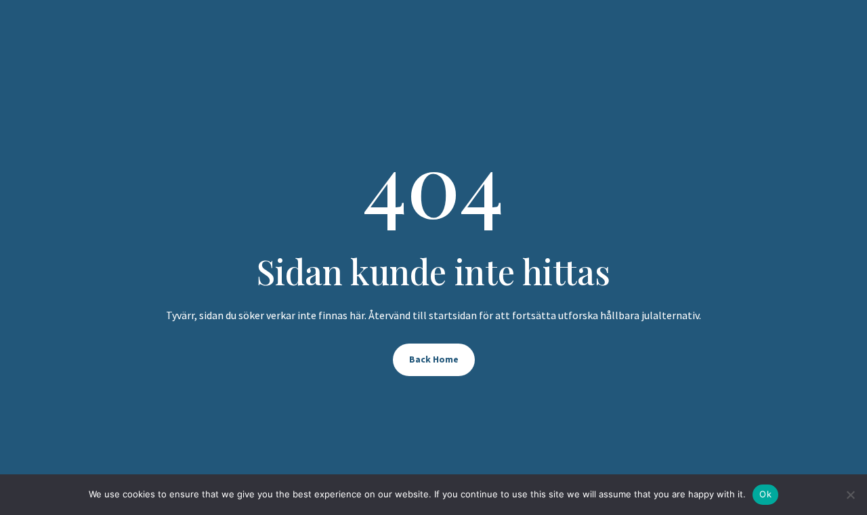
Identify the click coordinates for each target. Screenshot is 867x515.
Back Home (434, 359)
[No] (850, 494)
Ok (765, 494)
